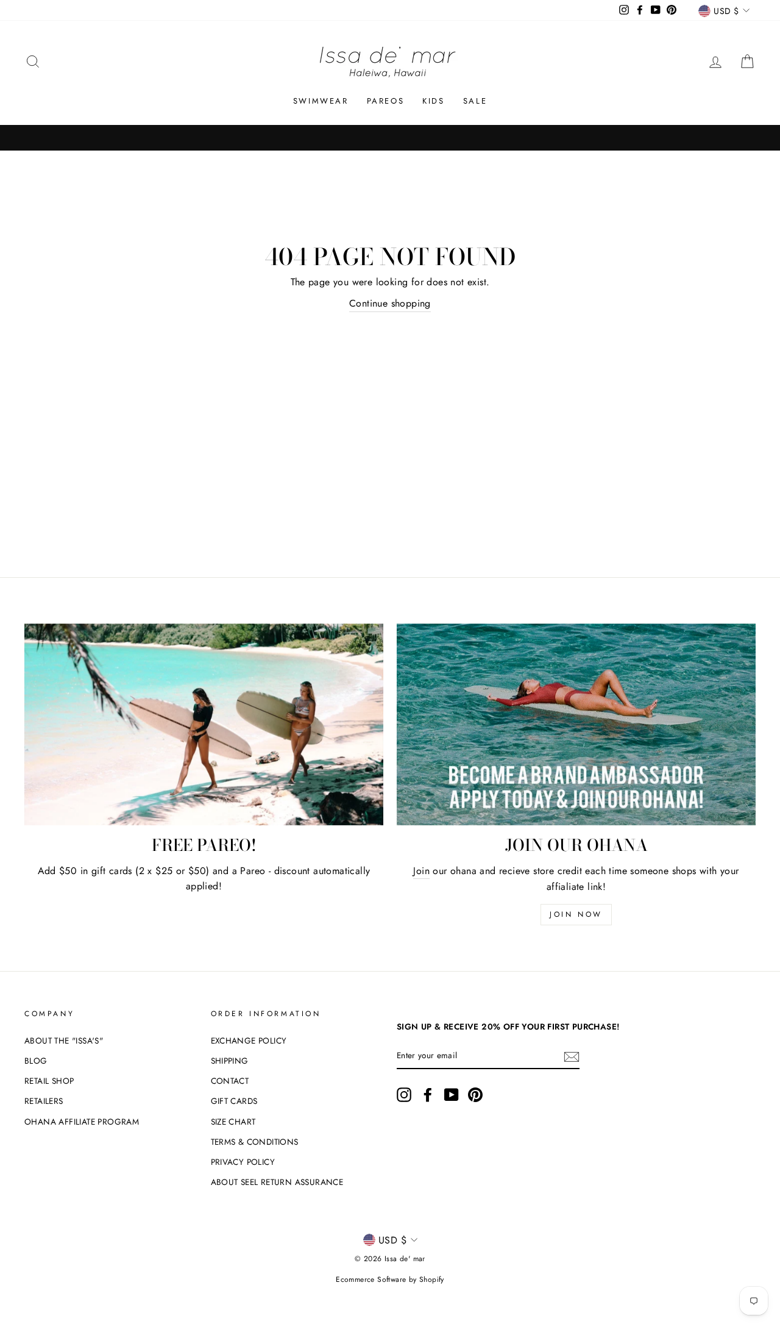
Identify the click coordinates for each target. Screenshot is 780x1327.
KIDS (433, 101)
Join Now (576, 914)
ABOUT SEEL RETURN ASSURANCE (277, 1182)
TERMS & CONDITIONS (255, 1142)
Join (421, 871)
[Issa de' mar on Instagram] (404, 1094)
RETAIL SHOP (49, 1081)
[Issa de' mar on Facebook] (427, 1094)
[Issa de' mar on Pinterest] (475, 1094)
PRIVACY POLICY (243, 1162)
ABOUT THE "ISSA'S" (63, 1040)
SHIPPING (230, 1061)
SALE (475, 101)
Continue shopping (390, 303)
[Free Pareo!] (203, 724)
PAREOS (386, 101)
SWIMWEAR (321, 101)
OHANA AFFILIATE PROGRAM (81, 1121)
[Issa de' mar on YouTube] (451, 1094)
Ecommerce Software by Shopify (390, 1279)
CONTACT (230, 1081)
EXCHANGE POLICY (249, 1040)
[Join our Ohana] (576, 724)
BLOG (36, 1061)
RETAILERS (43, 1101)
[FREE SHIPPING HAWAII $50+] (390, 137)
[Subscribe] (572, 1056)
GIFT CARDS (234, 1101)
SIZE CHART (233, 1121)
